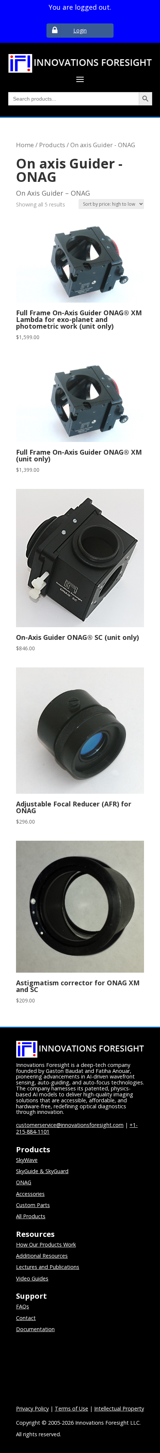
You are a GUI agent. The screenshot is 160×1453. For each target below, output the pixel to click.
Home (25, 144)
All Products (30, 1216)
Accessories (30, 1193)
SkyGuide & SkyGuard (42, 1171)
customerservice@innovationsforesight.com (70, 1124)
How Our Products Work (46, 1244)
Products (52, 144)
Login (80, 30)
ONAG (23, 1182)
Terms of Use (71, 1408)
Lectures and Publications (47, 1266)
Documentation (35, 1329)
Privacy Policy (32, 1408)
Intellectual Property (119, 1408)
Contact (26, 1317)
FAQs (22, 1306)
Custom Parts (33, 1205)
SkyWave (27, 1159)
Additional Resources (42, 1255)
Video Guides (32, 1278)
